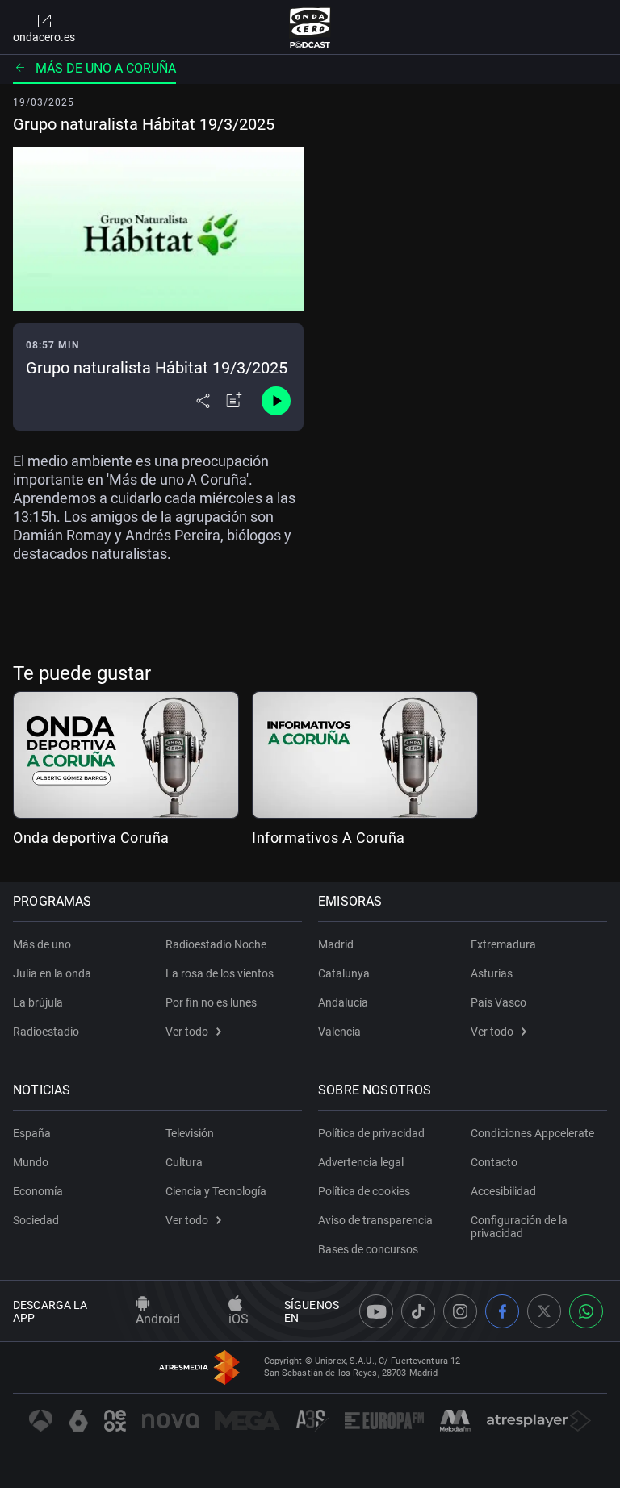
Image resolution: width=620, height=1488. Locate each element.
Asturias (492, 973)
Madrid (336, 944)
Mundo (30, 1162)
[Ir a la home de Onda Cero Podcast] (310, 27)
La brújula (38, 1002)
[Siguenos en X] (544, 1311)
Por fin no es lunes (211, 1002)
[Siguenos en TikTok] (418, 1311)
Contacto (494, 1162)
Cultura (184, 1162)
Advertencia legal (361, 1162)
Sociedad (36, 1220)
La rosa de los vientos (219, 973)
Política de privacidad (371, 1133)
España (32, 1133)
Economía (38, 1191)
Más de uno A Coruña (106, 68)
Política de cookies (364, 1191)
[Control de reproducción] (276, 400)
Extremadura (503, 944)
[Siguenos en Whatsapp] (586, 1311)
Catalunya (344, 973)
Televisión (189, 1133)
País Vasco (498, 1002)
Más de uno (42, 944)
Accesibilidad (503, 1191)
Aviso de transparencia (375, 1220)
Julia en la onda (52, 973)
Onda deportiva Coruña (91, 837)
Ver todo (186, 1031)
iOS (238, 1319)
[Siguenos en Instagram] (460, 1311)
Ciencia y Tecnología (215, 1191)
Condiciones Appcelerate (532, 1133)
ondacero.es (44, 37)
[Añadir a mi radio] (234, 401)
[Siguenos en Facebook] (502, 1311)
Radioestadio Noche (215, 944)
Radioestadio (46, 1031)
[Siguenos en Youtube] (376, 1311)
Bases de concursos (368, 1249)
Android (158, 1319)
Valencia (339, 1031)
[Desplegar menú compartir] (203, 401)
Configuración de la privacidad (519, 1227)
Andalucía (343, 1002)
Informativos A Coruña (328, 837)
